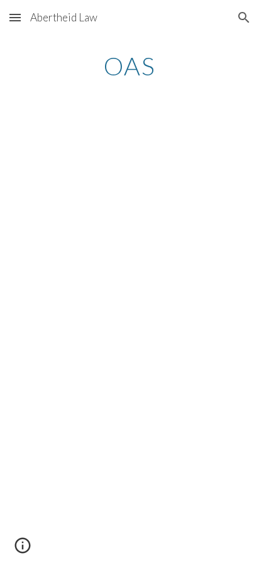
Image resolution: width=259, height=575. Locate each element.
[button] (15, 17)
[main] (129, 66)
